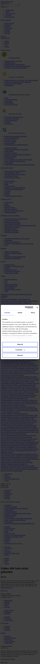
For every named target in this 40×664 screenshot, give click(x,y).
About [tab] (33, 312)
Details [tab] (20, 312)
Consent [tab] (7, 312)
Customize (18, 350)
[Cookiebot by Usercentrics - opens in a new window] (25, 307)
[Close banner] (37, 307)
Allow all (20, 344)
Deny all (20, 355)
